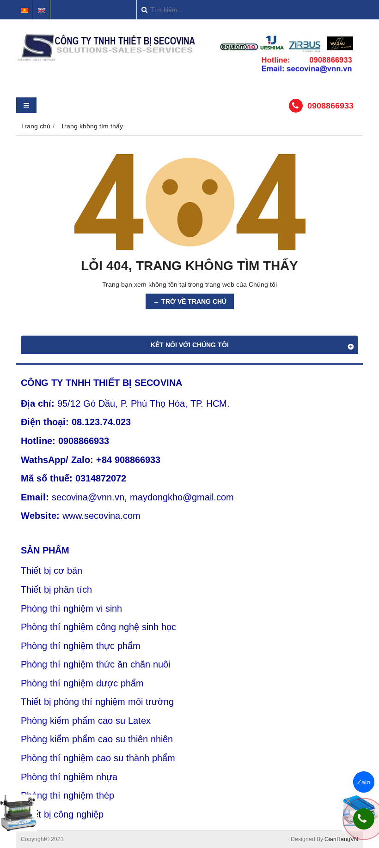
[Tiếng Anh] (41, 10)
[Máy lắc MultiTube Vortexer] (18, 812)
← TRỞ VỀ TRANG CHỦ (189, 301)
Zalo (363, 782)
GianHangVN (341, 839)
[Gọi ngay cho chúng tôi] (363, 819)
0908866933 (330, 105)
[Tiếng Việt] (24, 10)
